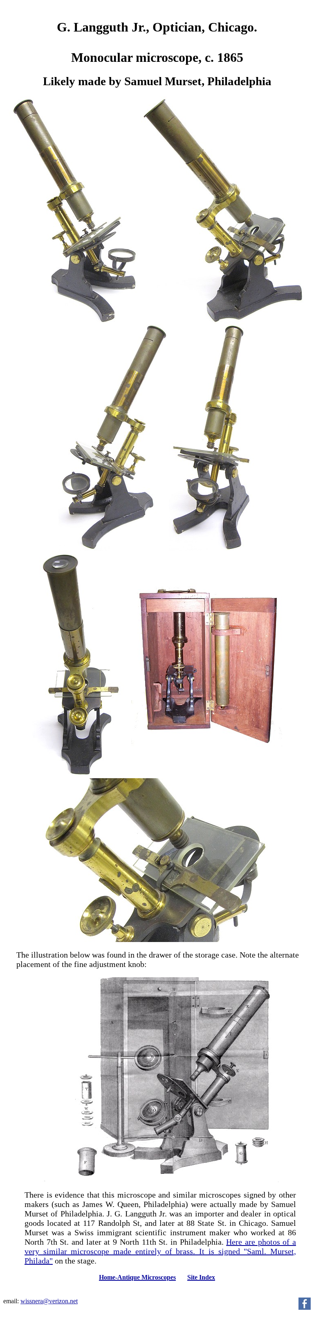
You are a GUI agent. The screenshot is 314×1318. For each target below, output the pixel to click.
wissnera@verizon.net (49, 1301)
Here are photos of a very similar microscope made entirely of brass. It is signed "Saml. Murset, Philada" (160, 1251)
